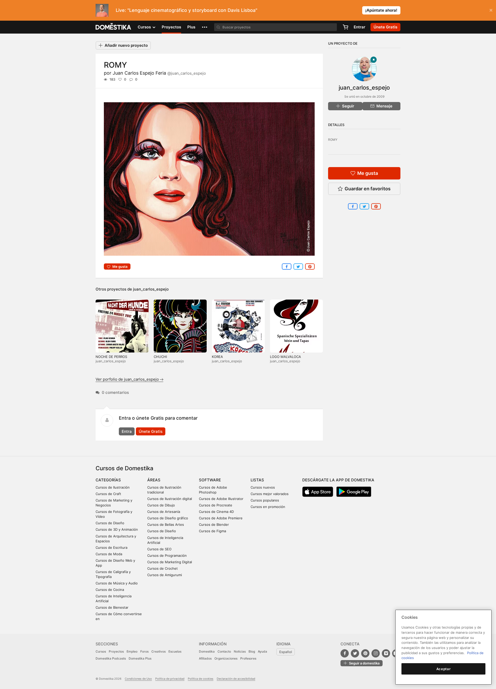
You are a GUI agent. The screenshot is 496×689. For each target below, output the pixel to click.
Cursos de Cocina (110, 590)
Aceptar (443, 669)
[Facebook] (344, 653)
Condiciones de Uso (138, 678)
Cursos (101, 651)
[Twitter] (355, 653)
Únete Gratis (150, 431)
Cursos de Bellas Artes (165, 524)
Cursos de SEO (159, 549)
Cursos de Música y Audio (117, 583)
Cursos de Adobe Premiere (221, 518)
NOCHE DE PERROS (111, 357)
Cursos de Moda (109, 554)
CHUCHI (160, 357)
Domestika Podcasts (111, 658)
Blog (252, 651)
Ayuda (262, 651)
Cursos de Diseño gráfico (167, 518)
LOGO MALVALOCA (285, 357)
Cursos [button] (145, 27)
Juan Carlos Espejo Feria (159, 73)
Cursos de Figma (212, 531)
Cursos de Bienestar (112, 607)
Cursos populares (265, 500)
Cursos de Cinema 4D (216, 512)
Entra (127, 431)
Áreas (153, 479)
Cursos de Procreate (215, 505)
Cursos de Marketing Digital (169, 562)
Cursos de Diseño (110, 523)
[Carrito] (345, 27)
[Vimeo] (386, 653)
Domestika (207, 651)
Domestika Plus (140, 658)
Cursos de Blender (214, 524)
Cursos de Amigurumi (164, 575)
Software (210, 479)
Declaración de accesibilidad (236, 678)
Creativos (158, 651)
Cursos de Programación (167, 555)
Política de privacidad (169, 678)
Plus (191, 27)
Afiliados (205, 658)
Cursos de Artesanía (163, 512)
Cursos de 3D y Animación (117, 529)
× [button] (491, 10)
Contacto (224, 651)
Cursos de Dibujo (161, 505)
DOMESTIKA (113, 27)
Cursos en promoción (268, 507)
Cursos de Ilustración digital (169, 499)
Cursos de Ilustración (113, 487)
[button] (205, 27)
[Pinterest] (365, 653)
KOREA (217, 357)
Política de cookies (200, 678)
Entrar (359, 27)
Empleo (132, 651)
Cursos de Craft (108, 494)
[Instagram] (375, 653)
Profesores (248, 658)
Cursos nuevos (263, 487)
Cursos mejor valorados (270, 494)
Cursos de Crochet (162, 568)
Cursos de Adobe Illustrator (221, 499)
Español (285, 652)
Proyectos (171, 27)
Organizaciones (225, 658)
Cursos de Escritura (111, 547)
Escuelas (174, 651)
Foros (144, 651)
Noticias (240, 651)
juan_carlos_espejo (151, 289)
